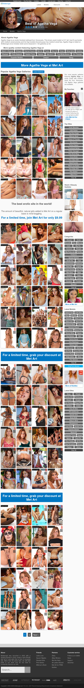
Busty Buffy (73, 418)
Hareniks (69, 318)
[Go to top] (78, 681)
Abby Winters (56, 658)
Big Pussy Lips (70, 252)
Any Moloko (70, 336)
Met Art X (50, 54)
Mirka (80, 315)
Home (5, 31)
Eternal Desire (29, 51)
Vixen (62, 51)
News (69, 658)
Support (70, 660)
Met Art (39, 51)
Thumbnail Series (73, 148)
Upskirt (79, 278)
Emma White (70, 333)
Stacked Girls (40, 660)
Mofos (79, 447)
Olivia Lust (78, 318)
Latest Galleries (38, 72)
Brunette (68, 243)
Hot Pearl (68, 351)
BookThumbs (73, 163)
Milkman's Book (41, 665)
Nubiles (79, 51)
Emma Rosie (69, 354)
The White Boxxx (63, 54)
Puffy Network (17, 54)
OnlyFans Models (73, 366)
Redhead (79, 263)
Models (46, 5)
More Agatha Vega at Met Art (42, 65)
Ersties (78, 406)
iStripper (19, 51)
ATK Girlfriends (74, 412)
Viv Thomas (77, 54)
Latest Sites (69, 390)
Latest (39, 5)
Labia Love (39, 656)
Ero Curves (73, 142)
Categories (69, 236)
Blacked (5, 54)
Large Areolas (69, 269)
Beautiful (74, 284)
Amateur (69, 275)
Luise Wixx (78, 313)
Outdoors (74, 255)
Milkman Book (73, 136)
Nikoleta (73, 315)
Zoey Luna (69, 348)
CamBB (43, 1)
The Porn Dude (74, 133)
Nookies (69, 406)
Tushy (47, 51)
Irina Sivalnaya (73, 342)
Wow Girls (70, 51)
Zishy (53, 656)
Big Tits (78, 246)
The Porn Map (28, 1)
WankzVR (74, 432)
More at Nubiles (71, 386)
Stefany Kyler (73, 345)
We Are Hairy (56, 660)
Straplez (78, 400)
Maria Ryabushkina (54, 132)
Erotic (79, 240)
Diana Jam (69, 321)
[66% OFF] (74, 302)
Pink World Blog (74, 154)
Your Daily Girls (74, 169)
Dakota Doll (69, 313)
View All (73, 178)
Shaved (69, 240)
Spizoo (40, 54)
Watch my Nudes (73, 166)
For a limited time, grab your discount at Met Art (32, 357)
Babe (79, 272)
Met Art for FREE (57, 665)
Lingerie (78, 266)
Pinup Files (78, 403)
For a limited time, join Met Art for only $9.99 (31, 217)
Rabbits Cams (17, 1)
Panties (79, 252)
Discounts (57, 5)
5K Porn (79, 441)
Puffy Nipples (70, 278)
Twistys (69, 447)
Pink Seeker (74, 171)
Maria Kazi (78, 354)
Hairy (79, 275)
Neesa (79, 333)
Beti (79, 336)
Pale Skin (69, 266)
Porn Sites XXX (74, 160)
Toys (79, 260)
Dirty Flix (78, 438)
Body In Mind (73, 420)
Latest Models (70, 309)
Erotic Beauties (74, 127)
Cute (68, 246)
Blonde (80, 243)
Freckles (78, 281)
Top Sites (68, 124)
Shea (79, 357)
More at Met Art (71, 304)
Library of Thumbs (74, 139)
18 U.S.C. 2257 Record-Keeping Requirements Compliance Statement (42, 686)
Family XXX (69, 397)
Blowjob (78, 249)
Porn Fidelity (70, 441)
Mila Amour (69, 330)
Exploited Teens (70, 435)
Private (78, 394)
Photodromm (73, 423)
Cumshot (69, 281)
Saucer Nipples (41, 658)
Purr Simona (74, 360)
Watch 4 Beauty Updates (71, 186)
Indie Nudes (74, 130)
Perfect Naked (73, 145)
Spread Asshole (74, 258)
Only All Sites (73, 409)
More (67, 5)
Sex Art (54, 51)
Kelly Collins (70, 357)
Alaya (67, 315)
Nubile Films (30, 54)
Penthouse (78, 397)
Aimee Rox (78, 330)
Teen (74, 243)
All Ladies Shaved (57, 663)
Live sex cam (51, 1)
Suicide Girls (74, 415)
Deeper (46, 57)
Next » (36, 634)
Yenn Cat (79, 321)
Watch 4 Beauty (7, 51)
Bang (71, 57)
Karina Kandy (73, 339)
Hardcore (69, 249)
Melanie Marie (70, 324)
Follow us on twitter (74, 656)
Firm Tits (79, 269)
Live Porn (68, 1)
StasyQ (68, 400)
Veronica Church (73, 327)
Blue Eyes (69, 272)
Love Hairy (68, 426)
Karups (80, 444)
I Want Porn (73, 174)
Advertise (71, 663)
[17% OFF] (74, 384)
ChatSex (36, 1)
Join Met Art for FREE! (71, 118)
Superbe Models (17, 57)
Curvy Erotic (74, 157)
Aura (80, 324)
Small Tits (70, 260)
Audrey (79, 348)
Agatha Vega (6, 91)
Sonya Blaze (78, 351)
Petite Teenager (74, 151)
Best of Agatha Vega (41, 23)
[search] (28, 670)
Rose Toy (60, 1)
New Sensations (70, 444)
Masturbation (69, 263)
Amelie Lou (78, 426)
